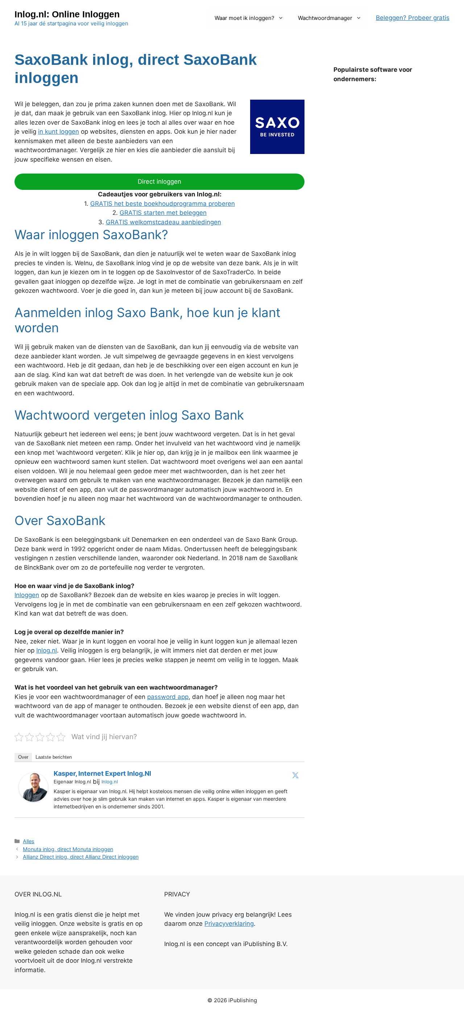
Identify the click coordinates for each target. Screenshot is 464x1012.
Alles (28, 841)
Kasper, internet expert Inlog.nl (102, 773)
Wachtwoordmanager (325, 17)
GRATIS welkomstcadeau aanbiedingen (163, 222)
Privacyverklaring (229, 923)
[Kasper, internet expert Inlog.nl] (33, 799)
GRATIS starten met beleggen (163, 212)
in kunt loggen (58, 131)
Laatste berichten (54, 757)
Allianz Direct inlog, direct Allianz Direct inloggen (80, 857)
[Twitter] (295, 775)
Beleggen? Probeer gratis (413, 17)
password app (167, 696)
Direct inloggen (159, 181)
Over (23, 757)
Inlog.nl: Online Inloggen (67, 14)
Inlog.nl (46, 650)
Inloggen (26, 595)
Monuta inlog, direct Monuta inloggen (68, 849)
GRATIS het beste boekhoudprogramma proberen (162, 203)
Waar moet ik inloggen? (244, 17)
